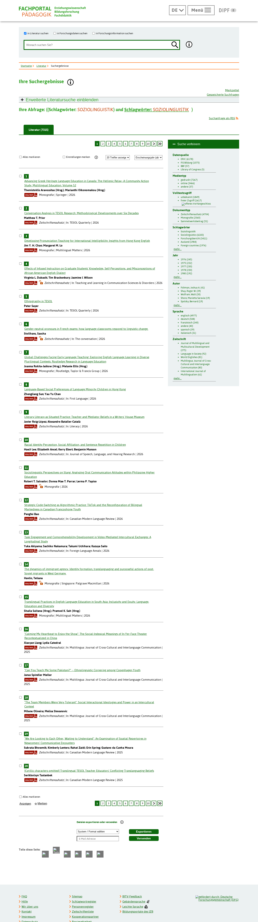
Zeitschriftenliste (83, 911)
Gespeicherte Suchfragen (223, 94)
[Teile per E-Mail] (89, 854)
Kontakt (27, 911)
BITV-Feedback (132, 896)
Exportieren (143, 831)
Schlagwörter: (156, 109)
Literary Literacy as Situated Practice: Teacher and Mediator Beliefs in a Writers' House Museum (84, 416)
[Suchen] (175, 45)
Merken (42, 803)
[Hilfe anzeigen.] (189, 45)
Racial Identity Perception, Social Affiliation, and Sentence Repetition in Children (75, 444)
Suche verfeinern (188, 144)
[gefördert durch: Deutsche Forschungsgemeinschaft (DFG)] (217, 898)
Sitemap (77, 896)
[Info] (96, 157)
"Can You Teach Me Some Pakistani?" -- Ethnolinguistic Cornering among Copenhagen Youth (82, 670)
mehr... (178, 249)
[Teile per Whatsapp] (67, 854)
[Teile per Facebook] (45, 854)
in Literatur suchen (37, 33)
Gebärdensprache (133, 901)
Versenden (144, 838)
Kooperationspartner (85, 916)
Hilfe (25, 901)
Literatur (41, 65)
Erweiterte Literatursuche (62, 99)
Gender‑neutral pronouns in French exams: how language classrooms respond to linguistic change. (86, 328)
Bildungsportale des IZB (137, 911)
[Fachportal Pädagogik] (52, 12)
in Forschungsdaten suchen (72, 33)
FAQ (24, 896)
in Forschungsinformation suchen (114, 33)
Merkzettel (232, 90)
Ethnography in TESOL (38, 301)
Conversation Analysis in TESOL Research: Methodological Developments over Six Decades (81, 213)
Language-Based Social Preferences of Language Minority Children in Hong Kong (75, 389)
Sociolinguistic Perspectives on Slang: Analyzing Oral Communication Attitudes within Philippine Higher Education (89, 474)
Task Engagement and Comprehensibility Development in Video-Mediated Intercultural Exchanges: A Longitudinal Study (87, 539)
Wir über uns (30, 906)
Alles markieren (31, 156)
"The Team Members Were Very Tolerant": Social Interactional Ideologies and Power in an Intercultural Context (89, 704)
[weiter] (153, 143)
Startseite (26, 65)
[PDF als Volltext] (31, 194)
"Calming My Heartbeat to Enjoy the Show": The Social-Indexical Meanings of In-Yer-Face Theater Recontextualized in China (85, 636)
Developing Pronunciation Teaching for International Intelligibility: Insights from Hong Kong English (87, 240)
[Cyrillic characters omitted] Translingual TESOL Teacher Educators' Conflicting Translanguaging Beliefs (89, 770)
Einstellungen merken (78, 156)
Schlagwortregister (84, 901)
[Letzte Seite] (159, 143)
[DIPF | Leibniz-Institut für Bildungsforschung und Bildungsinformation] (227, 10)
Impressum (29, 916)
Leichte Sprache (132, 906)
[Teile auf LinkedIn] (78, 854)
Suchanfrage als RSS (222, 118)
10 (148, 143)
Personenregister (83, 906)
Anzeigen (25, 803)
